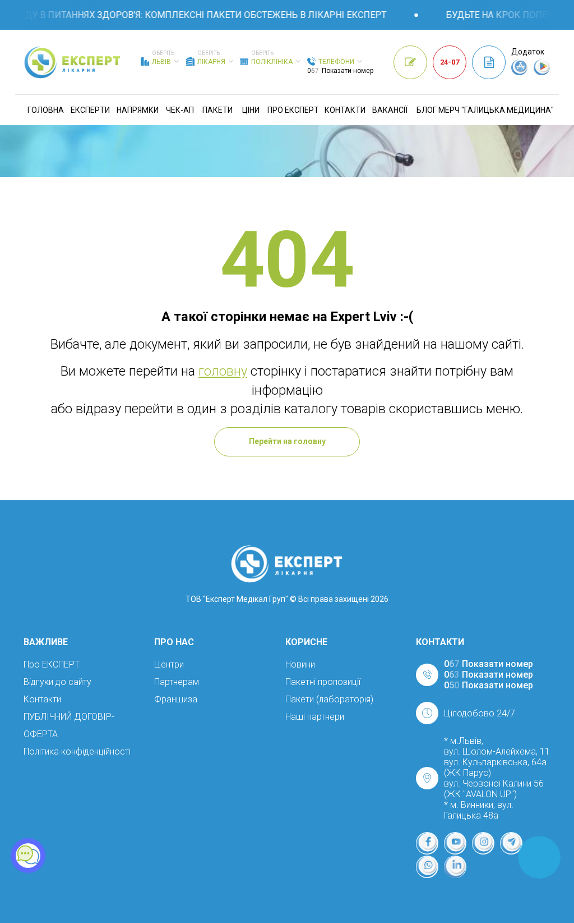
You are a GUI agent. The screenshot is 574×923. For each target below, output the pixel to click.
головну (222, 371)
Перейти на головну (287, 441)
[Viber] (427, 867)
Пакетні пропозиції (322, 682)
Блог (426, 110)
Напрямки (138, 110)
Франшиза (175, 699)
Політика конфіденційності (77, 751)
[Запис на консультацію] (410, 62)
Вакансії (390, 110)
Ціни (251, 110)
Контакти (345, 110)
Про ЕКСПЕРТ (293, 110)
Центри (169, 664)
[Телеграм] (511, 843)
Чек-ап (180, 110)
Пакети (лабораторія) (329, 699)
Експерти (90, 110)
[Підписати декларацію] (489, 62)
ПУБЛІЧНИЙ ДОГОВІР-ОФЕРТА (69, 725)
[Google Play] (542, 72)
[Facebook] (427, 843)
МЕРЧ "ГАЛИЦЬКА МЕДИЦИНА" (496, 110)
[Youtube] (455, 843)
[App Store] (519, 72)
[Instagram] (483, 843)
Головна (45, 110)
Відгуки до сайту (57, 682)
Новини (300, 664)
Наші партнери (314, 716)
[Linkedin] (455, 867)
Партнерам (176, 682)
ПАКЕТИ (217, 110)
